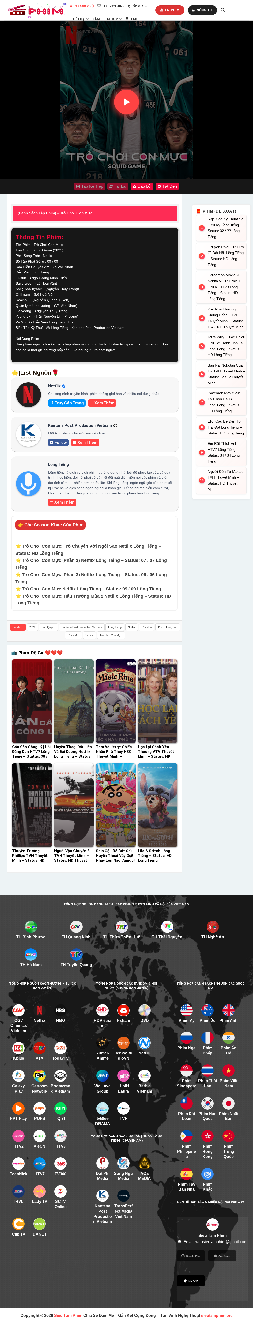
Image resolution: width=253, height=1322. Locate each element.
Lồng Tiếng (115, 627)
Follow (60, 442)
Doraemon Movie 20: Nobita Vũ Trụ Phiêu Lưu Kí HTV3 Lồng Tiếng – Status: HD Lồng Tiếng (224, 287)
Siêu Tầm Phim (68, 1315)
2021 (32, 627)
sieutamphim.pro (217, 1315)
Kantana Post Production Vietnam (82, 627)
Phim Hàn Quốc (167, 627)
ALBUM (112, 19)
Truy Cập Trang (69, 403)
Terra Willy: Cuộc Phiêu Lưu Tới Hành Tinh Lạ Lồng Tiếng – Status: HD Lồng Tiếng (226, 346)
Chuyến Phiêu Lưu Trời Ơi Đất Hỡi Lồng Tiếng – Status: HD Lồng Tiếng (226, 256)
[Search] (223, 10)
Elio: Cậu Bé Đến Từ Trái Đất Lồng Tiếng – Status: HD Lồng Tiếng (226, 427)
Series (89, 635)
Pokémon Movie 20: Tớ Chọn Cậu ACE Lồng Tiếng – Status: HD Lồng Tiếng (224, 402)
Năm (96, 19)
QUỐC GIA (136, 6)
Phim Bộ (147, 627)
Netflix (131, 627)
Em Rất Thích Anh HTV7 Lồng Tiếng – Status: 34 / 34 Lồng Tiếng (224, 452)
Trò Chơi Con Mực (111, 635)
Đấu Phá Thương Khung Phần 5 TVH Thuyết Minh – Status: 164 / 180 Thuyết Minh (225, 318)
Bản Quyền (48, 627)
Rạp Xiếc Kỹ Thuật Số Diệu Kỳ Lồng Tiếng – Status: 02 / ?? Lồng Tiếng (225, 228)
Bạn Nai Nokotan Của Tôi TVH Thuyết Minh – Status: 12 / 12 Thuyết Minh (226, 374)
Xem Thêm (104, 403)
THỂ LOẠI (78, 19)
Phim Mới (73, 635)
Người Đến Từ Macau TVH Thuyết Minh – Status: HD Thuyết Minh (225, 480)
